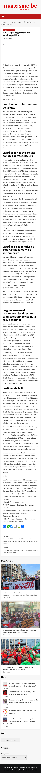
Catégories (5, 754)
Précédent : (20, 540)
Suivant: (20, 550)
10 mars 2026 (7, 672)
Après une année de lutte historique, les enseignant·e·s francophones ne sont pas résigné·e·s (20, 594)
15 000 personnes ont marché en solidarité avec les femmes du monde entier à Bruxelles (19, 631)
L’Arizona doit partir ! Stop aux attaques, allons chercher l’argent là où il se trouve (18, 668)
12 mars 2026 (7, 635)
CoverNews (23, 770)
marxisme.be (20, 6)
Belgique (6, 30)
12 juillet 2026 (7, 598)
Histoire (12, 30)
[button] (3, 16)
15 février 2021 (8, 38)
